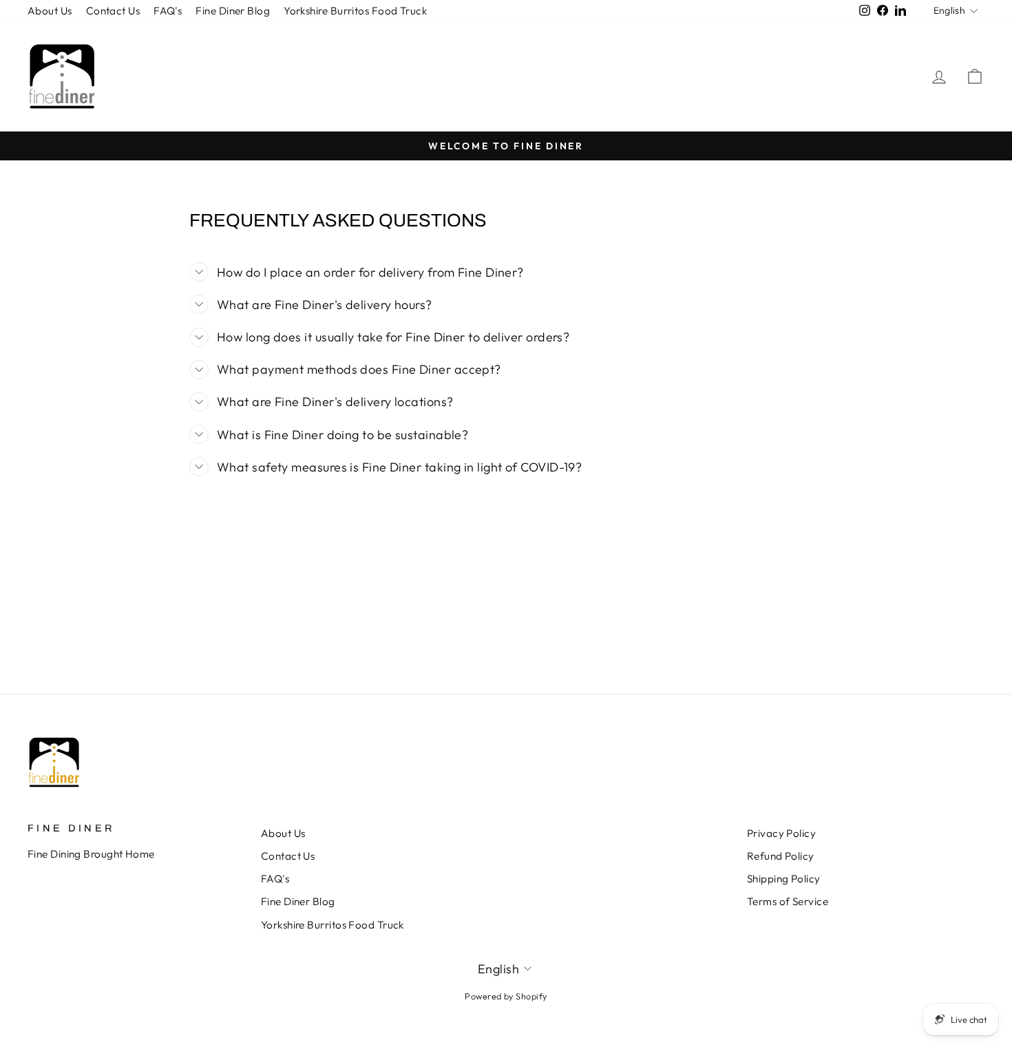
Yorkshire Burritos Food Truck (355, 10)
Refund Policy (780, 855)
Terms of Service (787, 901)
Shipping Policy (784, 878)
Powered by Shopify (506, 996)
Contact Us (113, 10)
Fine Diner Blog (233, 10)
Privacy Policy (781, 833)
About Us (50, 10)
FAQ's (168, 10)
